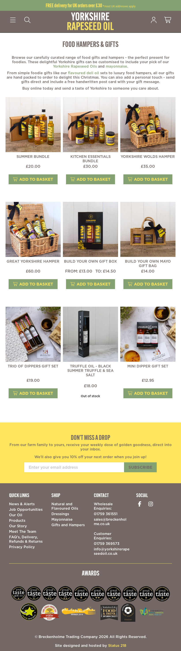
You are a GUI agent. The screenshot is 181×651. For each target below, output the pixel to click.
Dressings (60, 513)
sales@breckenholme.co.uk (110, 521)
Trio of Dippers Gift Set (33, 366)
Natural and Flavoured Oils (64, 506)
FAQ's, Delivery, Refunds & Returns (26, 539)
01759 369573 (106, 543)
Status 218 (117, 645)
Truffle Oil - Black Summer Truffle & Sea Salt (90, 370)
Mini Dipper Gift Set (147, 366)
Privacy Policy (22, 546)
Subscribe (140, 467)
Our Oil (15, 515)
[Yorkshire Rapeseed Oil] (90, 20)
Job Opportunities (26, 509)
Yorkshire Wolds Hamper (148, 156)
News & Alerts (22, 504)
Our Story (18, 526)
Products (17, 520)
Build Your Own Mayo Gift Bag (148, 263)
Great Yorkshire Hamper (33, 261)
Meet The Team (22, 531)
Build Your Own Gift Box (90, 261)
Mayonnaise (62, 519)
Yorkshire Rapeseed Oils (75, 66)
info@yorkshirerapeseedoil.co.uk (112, 551)
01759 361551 (105, 513)
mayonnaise (116, 66)
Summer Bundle (33, 156)
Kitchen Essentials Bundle (90, 158)
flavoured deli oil (83, 72)
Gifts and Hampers (68, 524)
